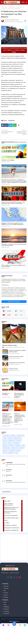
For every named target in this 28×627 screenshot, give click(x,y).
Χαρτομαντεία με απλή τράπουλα (17, 362)
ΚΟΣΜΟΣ (11, 445)
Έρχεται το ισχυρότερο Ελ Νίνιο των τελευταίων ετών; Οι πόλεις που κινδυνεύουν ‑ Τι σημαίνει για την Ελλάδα (19, 417)
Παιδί (5, 602)
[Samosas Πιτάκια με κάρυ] (14, 333)
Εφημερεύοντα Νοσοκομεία (12, 527)
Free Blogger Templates (13, 618)
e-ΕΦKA (7, 523)
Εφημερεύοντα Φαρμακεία (11, 530)
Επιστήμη (6, 588)
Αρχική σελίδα (4, 7)
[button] (26, 2)
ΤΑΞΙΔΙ (4, 452)
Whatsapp (15, 125)
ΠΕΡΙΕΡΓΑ (21, 448)
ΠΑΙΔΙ (23, 445)
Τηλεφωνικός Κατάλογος (11, 515)
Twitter (11, 125)
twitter (21, 311)
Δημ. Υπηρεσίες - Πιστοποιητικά (9, 504)
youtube (9, 314)
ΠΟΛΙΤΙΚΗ (5, 450)
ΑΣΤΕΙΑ (4, 438)
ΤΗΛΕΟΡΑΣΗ (10, 452)
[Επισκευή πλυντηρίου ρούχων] (5, 358)
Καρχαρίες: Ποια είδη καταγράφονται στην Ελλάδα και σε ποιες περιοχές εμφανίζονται (12, 224)
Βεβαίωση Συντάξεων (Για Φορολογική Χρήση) (12, 508)
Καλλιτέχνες (6, 613)
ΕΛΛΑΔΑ (5, 440)
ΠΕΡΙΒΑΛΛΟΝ (14, 448)
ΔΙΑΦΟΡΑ (10, 438)
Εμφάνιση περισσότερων (21, 142)
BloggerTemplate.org (14, 621)
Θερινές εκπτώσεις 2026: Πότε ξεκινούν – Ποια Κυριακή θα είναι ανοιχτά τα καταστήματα (13, 202)
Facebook (6, 125)
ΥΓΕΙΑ (16, 452)
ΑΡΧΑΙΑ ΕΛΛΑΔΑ (20, 435)
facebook (9, 311)
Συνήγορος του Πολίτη (11, 525)
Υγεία (5, 604)
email (21, 314)
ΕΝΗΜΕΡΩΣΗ (11, 7)
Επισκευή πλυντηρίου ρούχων (16, 356)
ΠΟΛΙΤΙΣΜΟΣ (12, 450)
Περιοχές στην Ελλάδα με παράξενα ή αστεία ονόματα (17, 351)
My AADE (7, 501)
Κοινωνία (6, 592)
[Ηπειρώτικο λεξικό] (5, 370)
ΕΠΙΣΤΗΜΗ (18, 440)
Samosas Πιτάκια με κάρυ (9, 345)
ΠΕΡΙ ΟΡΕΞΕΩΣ (6, 448)
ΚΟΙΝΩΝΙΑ (5, 445)
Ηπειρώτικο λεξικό (13, 368)
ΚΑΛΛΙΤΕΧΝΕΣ (16, 443)
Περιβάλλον (6, 606)
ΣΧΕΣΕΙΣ (18, 450)
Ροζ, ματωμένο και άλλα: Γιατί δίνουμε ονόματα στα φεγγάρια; (19, 395)
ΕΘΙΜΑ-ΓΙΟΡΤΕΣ (17, 438)
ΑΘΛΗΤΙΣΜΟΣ (6, 435)
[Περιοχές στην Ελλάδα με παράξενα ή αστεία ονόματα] (5, 351)
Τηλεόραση (6, 611)
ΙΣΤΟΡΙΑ (9, 443)
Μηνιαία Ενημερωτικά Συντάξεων (11, 512)
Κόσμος (5, 595)
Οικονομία (6, 586)
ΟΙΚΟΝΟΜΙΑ (17, 445)
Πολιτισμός (6, 609)
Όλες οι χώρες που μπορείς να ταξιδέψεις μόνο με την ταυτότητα (13, 266)
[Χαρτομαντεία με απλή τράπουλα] (5, 364)
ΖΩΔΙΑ (4, 443)
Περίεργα (6, 597)
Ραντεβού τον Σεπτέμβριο (7, 160)
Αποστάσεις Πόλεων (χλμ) (12, 518)
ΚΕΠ (6, 520)
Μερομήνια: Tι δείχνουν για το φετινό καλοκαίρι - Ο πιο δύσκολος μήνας (14, 245)
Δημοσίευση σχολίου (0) (14, 301)
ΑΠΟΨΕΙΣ (13, 435)
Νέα (5, 590)
